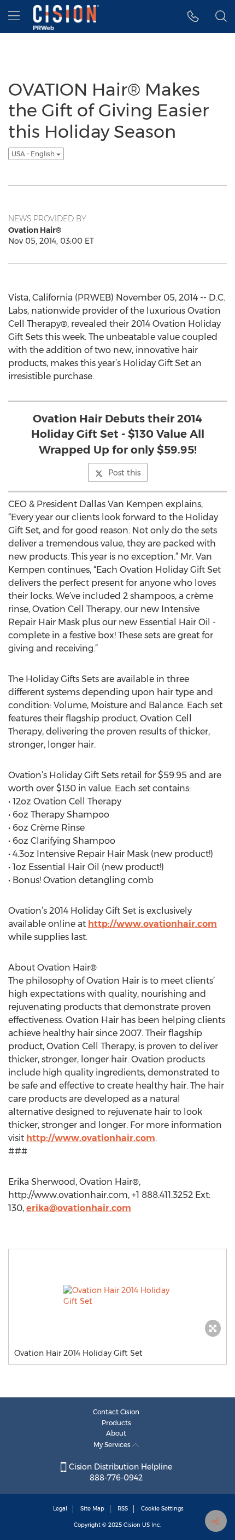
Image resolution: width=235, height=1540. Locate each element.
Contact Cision (116, 1412)
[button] (193, 16)
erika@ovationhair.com (78, 1208)
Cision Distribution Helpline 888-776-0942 (119, 1472)
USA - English (33, 154)
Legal (60, 1508)
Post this (124, 473)
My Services (112, 1445)
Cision (132, 1525)
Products (116, 1423)
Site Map (92, 1508)
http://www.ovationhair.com (152, 924)
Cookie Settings (162, 1508)
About (116, 1433)
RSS (123, 1508)
